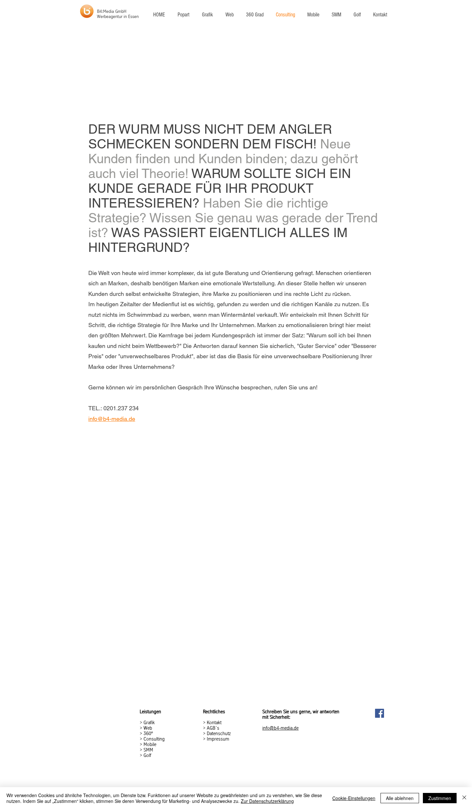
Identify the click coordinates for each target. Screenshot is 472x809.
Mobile (150, 744)
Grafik (149, 722)
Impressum (218, 739)
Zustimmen (439, 798)
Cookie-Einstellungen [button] (353, 798)
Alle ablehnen (400, 798)
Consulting (154, 739)
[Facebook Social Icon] (379, 713)
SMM (148, 749)
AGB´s (212, 728)
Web (148, 728)
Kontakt (214, 722)
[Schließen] (464, 798)
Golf (147, 755)
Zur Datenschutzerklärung (267, 801)
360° (148, 733)
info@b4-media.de (111, 418)
